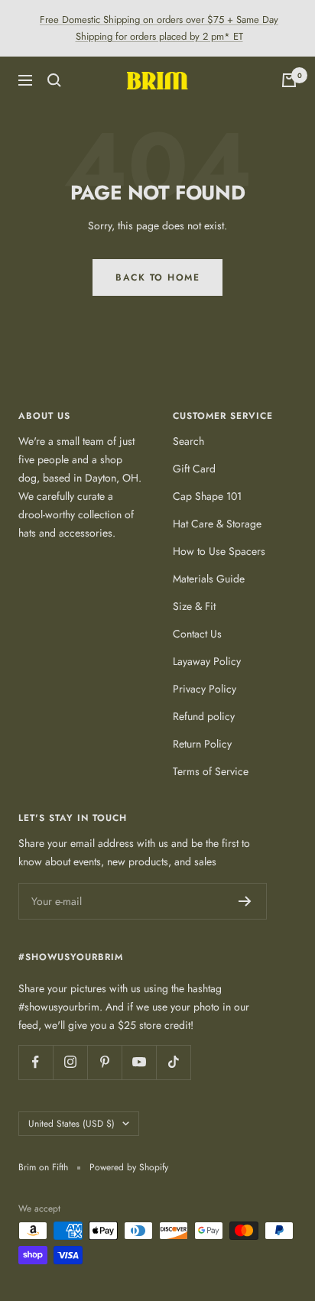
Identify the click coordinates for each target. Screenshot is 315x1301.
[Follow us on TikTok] (173, 1062)
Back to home (157, 277)
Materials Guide (209, 578)
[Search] (54, 80)
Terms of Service (210, 771)
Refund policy (204, 716)
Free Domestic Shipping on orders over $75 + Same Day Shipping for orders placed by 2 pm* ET (159, 28)
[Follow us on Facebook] (35, 1062)
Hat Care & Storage (217, 523)
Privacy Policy (204, 688)
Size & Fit (194, 606)
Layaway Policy (207, 661)
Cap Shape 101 (207, 496)
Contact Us (197, 633)
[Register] (245, 901)
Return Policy (202, 743)
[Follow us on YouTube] (139, 1062)
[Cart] (289, 80)
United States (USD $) (71, 1124)
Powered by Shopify (128, 1167)
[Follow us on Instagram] (70, 1062)
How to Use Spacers (219, 551)
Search (188, 441)
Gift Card (194, 468)
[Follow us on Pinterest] (104, 1062)
